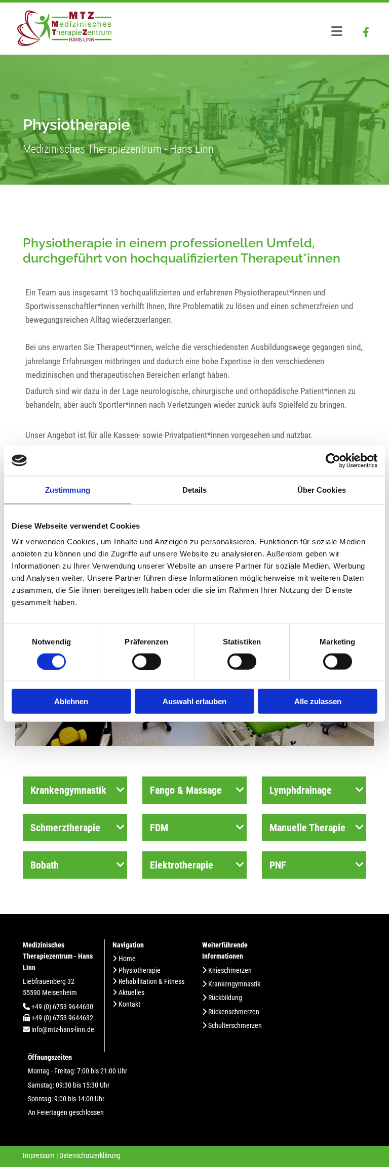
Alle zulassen (317, 701)
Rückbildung (225, 997)
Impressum (39, 1155)
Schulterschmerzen (235, 1025)
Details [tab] (194, 489)
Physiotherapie (140, 970)
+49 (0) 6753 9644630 (62, 1007)
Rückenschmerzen (233, 1012)
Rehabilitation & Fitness (151, 981)
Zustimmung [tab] (67, 489)
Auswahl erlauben (194, 701)
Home (127, 959)
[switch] (146, 661)
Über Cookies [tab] (321, 489)
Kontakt (129, 1004)
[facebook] (366, 32)
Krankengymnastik (234, 984)
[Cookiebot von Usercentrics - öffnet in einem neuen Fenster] (333, 460)
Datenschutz (76, 1155)
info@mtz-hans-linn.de (62, 1029)
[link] (120, 790)
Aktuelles (131, 992)
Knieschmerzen (230, 970)
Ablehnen (71, 701)
